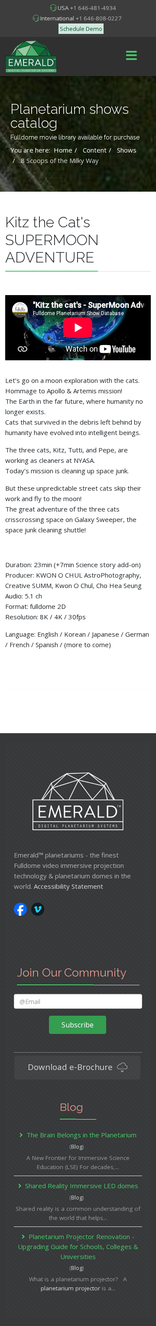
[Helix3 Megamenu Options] (131, 56)
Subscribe (78, 1025)
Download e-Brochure (71, 1066)
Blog (76, 1146)
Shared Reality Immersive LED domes (81, 1185)
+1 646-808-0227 (98, 18)
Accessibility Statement (68, 886)
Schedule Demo (81, 29)
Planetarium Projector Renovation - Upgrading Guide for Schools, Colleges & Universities (78, 1246)
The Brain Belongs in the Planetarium (81, 1134)
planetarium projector (70, 1288)
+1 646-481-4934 (93, 8)
